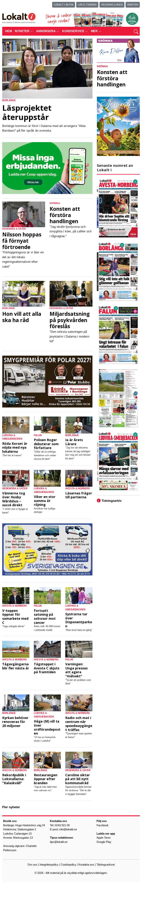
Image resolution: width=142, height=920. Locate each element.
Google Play (104, 841)
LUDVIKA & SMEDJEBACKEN (12, 437)
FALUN (38, 435)
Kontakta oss (86, 864)
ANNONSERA (46, 31)
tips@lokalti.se (58, 841)
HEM (8, 31)
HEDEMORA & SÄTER (14, 229)
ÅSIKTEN (132, 4)
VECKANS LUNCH (112, 4)
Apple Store (104, 837)
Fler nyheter (11, 807)
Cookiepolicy (68, 864)
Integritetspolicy (49, 864)
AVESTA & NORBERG (77, 488)
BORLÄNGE (9, 100)
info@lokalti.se (68, 829)
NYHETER (22, 31)
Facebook (103, 825)
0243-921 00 (62, 825)
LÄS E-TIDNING (87, 4)
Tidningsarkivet (106, 864)
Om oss (32, 864)
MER (94, 31)
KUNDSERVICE (73, 31)
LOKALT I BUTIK (63, 4)
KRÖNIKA (55, 203)
